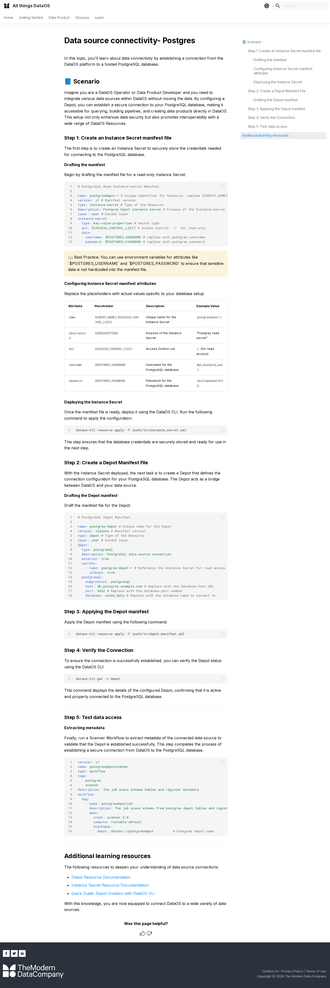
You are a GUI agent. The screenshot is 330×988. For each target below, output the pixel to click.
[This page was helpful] (142, 933)
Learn (99, 17)
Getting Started (31, 17)
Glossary (82, 17)
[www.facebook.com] (6, 953)
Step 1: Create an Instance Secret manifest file (284, 51)
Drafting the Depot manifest (275, 100)
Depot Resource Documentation (101, 877)
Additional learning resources (265, 135)
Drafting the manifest (270, 60)
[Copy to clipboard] (223, 187)
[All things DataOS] (7, 6)
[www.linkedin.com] (22, 953)
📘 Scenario (251, 42)
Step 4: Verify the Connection (271, 117)
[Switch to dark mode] (267, 6)
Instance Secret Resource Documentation (110, 885)
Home (8, 17)
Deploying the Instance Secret (278, 82)
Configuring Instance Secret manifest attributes (283, 71)
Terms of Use (316, 971)
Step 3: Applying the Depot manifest (276, 109)
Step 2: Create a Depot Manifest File (277, 91)
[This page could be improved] (149, 933)
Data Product (59, 17)
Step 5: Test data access (267, 126)
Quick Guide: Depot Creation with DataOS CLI (113, 893)
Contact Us (271, 971)
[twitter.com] (14, 953)
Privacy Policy (293, 971)
